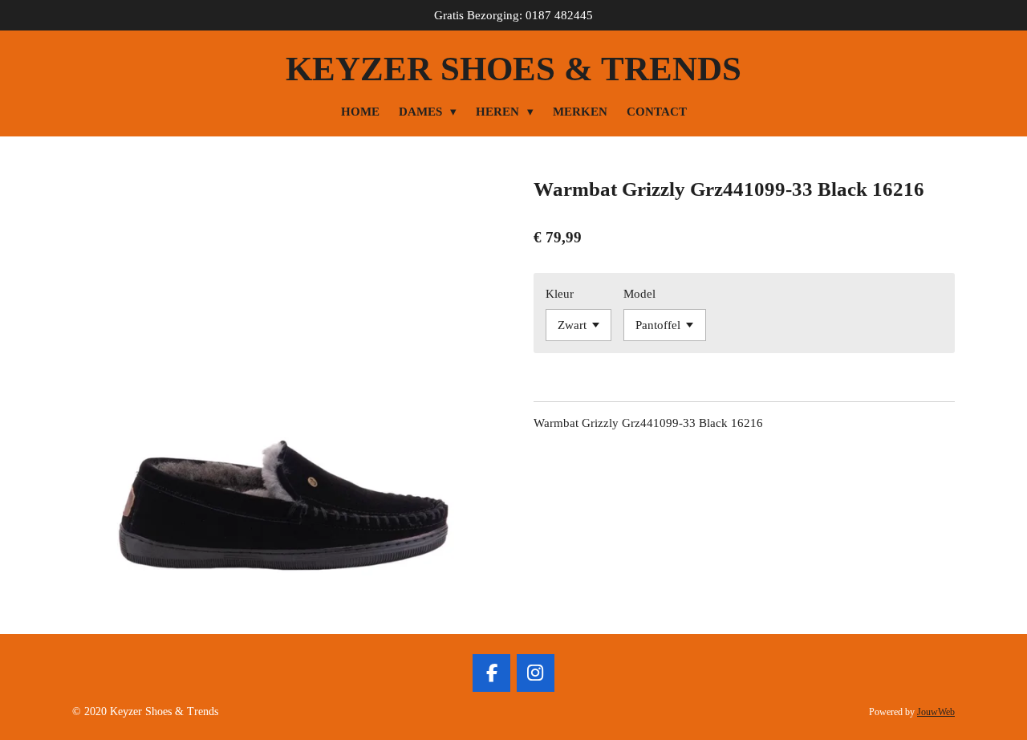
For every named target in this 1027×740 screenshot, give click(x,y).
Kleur (560, 293)
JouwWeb (936, 712)
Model (639, 293)
